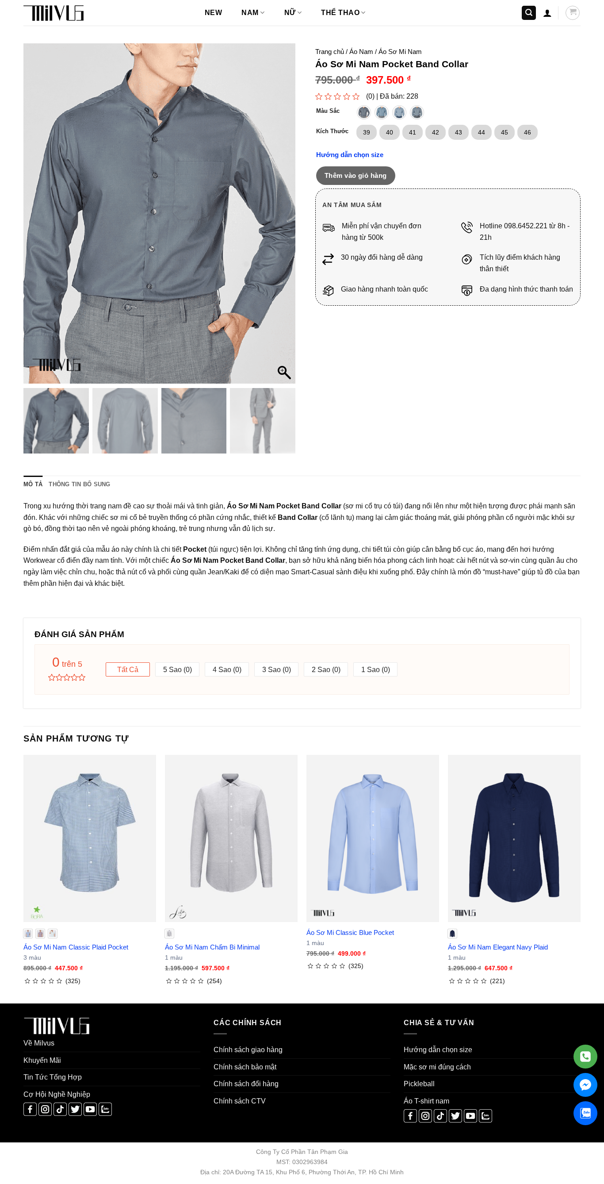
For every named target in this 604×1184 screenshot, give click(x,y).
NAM (249, 12)
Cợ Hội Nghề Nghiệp (56, 1094)
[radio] (364, 112)
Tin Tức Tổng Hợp (52, 1077)
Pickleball (419, 1084)
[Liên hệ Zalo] (585, 1113)
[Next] (580, 878)
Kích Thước (332, 131)
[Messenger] (585, 1085)
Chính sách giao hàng (248, 1049)
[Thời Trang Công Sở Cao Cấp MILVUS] (67, 13)
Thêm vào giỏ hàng (356, 175)
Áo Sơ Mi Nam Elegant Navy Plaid (498, 947)
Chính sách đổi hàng (246, 1084)
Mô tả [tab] (32, 484)
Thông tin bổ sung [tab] (79, 484)
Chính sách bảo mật (245, 1067)
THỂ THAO (340, 12)
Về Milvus (38, 1043)
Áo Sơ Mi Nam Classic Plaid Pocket (75, 947)
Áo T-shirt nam (426, 1101)
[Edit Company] (585, 1057)
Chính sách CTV (240, 1101)
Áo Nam (361, 51)
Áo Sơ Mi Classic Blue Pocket (350, 932)
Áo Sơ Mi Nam (400, 51)
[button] (529, 13)
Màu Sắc (328, 111)
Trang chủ (329, 51)
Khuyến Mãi (42, 1060)
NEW (213, 12)
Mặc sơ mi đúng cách (437, 1067)
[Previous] (24, 878)
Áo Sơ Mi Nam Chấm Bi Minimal (212, 947)
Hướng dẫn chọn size (349, 154)
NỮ (290, 12)
